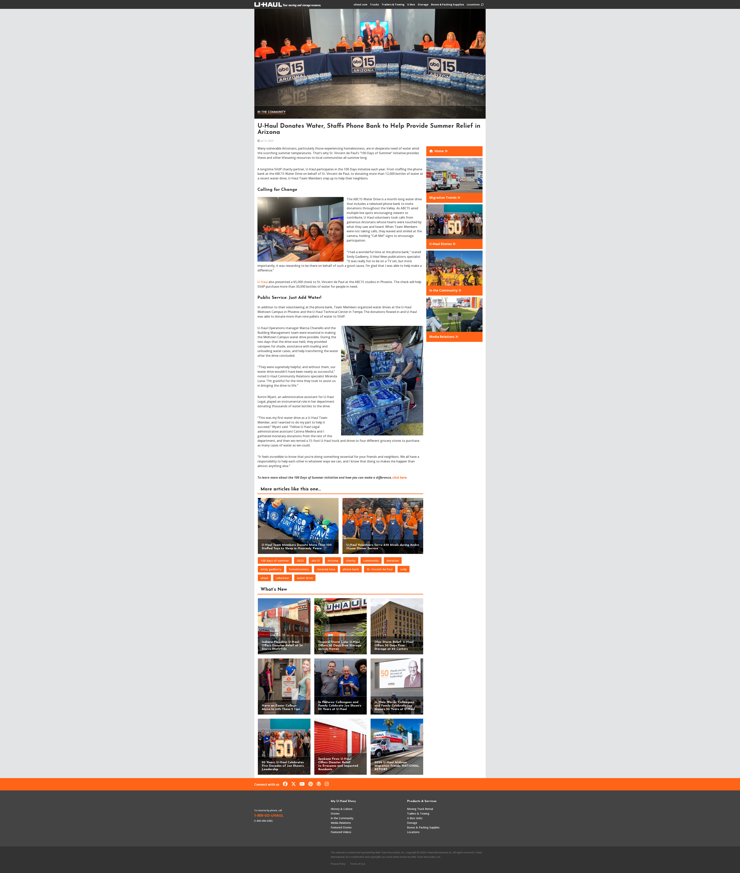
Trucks (374, 4)
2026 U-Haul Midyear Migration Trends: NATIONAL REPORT (396, 766)
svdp (403, 569)
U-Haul (262, 282)
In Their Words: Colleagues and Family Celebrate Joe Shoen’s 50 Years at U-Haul (394, 706)
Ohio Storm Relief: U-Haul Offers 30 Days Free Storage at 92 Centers (393, 646)
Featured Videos (341, 832)
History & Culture (341, 809)
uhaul (264, 578)
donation (393, 560)
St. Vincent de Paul (380, 569)
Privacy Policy (338, 863)
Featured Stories (341, 827)
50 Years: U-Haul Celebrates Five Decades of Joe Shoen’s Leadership (283, 766)
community (371, 560)
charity (351, 560)
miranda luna (326, 569)
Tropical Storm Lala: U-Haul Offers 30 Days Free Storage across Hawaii (339, 646)
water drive (305, 578)
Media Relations (341, 823)
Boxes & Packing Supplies (447, 4)
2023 (300, 560)
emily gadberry (271, 569)
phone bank (351, 569)
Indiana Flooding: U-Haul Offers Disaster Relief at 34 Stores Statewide (282, 646)
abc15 (315, 560)
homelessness (299, 569)
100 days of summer (275, 560)
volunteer (282, 578)
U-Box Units (414, 818)
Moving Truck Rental (420, 809)
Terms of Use (357, 863)
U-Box (411, 4)
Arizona (333, 560)
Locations (473, 4)
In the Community (271, 112)
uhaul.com (360, 4)
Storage (423, 4)
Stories (335, 813)
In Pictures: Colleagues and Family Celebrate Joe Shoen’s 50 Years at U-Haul (339, 706)
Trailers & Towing (393, 4)
